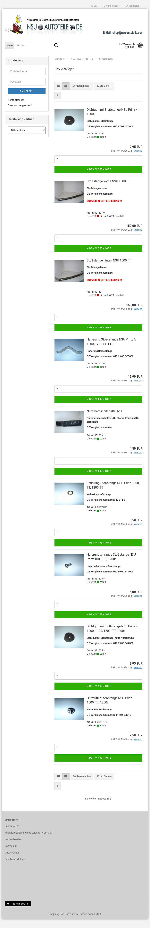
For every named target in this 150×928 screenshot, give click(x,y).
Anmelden (27, 91)
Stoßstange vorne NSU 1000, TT (109, 181)
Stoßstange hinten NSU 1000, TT (109, 260)
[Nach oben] (139, 922)
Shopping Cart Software (62, 914)
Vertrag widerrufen (17, 903)
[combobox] (81, 86)
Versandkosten (13, 839)
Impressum (11, 845)
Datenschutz (12, 852)
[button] (94, 6)
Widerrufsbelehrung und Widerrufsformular (28, 832)
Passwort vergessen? (20, 105)
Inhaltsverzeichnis (15, 859)
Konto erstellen (16, 99)
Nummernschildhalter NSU (105, 411)
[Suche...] (56, 45)
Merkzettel (133, 5)
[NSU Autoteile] (75, 23)
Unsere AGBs (12, 826)
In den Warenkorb (98, 169)
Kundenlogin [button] (112, 5)
